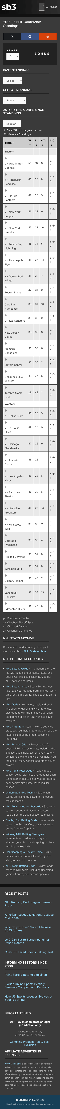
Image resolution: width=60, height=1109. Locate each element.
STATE (12, 50)
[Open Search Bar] (41, 7)
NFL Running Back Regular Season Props (28, 903)
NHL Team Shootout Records (23, 806)
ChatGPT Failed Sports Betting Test (29, 952)
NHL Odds (12, 704)
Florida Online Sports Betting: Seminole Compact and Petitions (27, 985)
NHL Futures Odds (17, 744)
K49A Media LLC (13, 1064)
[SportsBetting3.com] (9, 7)
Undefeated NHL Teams (20, 792)
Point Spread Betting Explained (26, 974)
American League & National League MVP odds (29, 916)
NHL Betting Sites (16, 686)
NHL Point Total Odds (19, 770)
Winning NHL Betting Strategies (25, 834)
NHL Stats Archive (35, 651)
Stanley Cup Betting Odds (21, 820)
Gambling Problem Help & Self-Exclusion (30, 1043)
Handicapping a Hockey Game (24, 852)
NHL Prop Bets (15, 726)
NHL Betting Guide (17, 668)
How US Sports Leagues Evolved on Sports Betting (29, 998)
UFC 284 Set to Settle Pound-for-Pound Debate (27, 941)
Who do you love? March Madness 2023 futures (28, 928)
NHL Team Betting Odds (20, 865)
